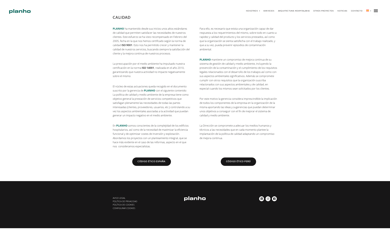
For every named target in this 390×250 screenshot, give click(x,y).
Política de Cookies (124, 204)
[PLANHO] (20, 11)
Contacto (357, 11)
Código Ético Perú (238, 162)
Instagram (268, 197)
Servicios (268, 11)
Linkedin (261, 197)
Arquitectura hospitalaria (294, 11)
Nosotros (252, 11)
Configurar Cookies (124, 208)
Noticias (342, 11)
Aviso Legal (119, 197)
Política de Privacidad (125, 201)
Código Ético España (152, 162)
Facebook (274, 197)
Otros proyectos (323, 11)
